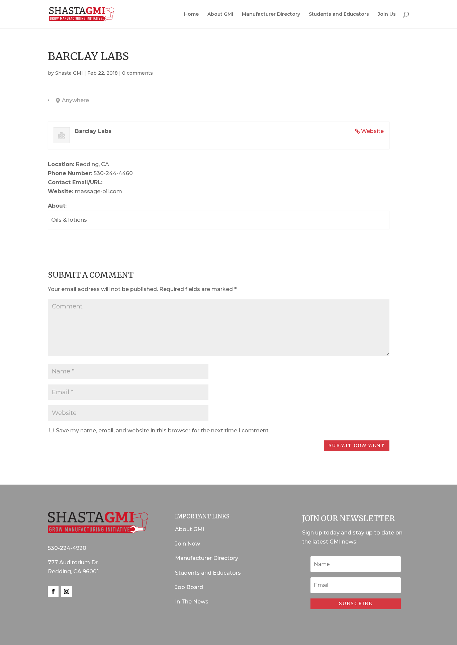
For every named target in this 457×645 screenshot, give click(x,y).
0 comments (137, 73)
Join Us (387, 14)
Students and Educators (339, 14)
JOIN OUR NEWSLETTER (348, 518)
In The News (191, 601)
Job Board (189, 587)
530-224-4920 (67, 548)
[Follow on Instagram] (66, 591)
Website (372, 131)
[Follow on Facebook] (53, 591)
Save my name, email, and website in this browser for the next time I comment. (163, 430)
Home (191, 14)
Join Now (187, 544)
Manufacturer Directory (271, 14)
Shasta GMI (69, 73)
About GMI (220, 14)
